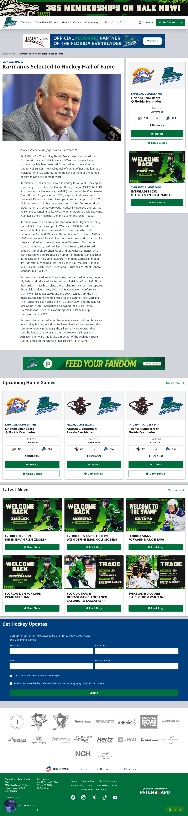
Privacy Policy (77, 785)
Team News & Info (46, 22)
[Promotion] (94, 8)
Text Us (177, 810)
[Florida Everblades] (10, 22)
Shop (107, 22)
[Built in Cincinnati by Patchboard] (155, 791)
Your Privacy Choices (107, 785)
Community (91, 22)
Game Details (159, 142)
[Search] (120, 22)
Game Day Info (70, 22)
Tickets (25, 22)
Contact (74, 781)
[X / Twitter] (94, 797)
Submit (94, 692)
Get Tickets (168, 22)
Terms (91, 785)
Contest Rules (88, 781)
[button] (20, 806)
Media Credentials (108, 781)
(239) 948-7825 (12, 797)
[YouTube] (115, 797)
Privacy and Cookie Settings (94, 789)
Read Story (158, 202)
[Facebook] (73, 797)
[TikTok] (104, 797)
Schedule (147, 22)
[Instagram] (83, 797)
